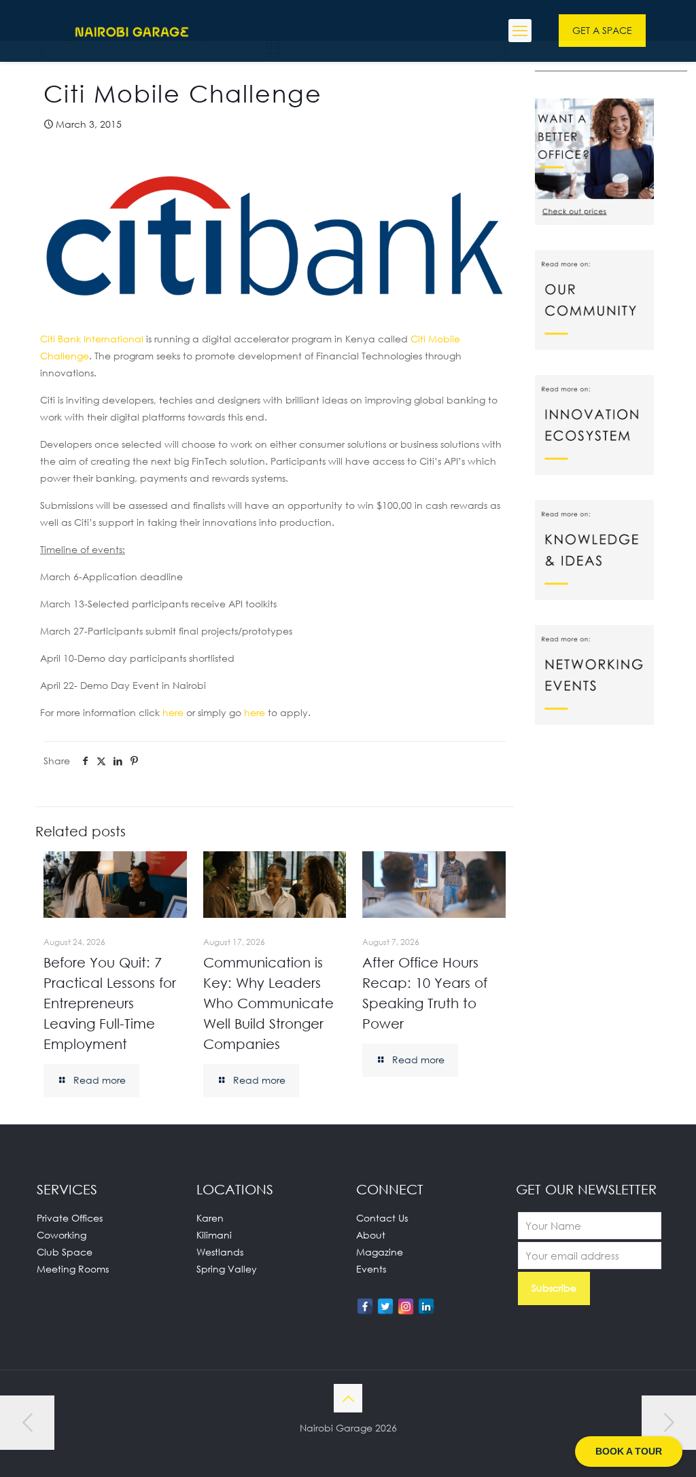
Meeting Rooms (73, 1269)
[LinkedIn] (426, 1306)
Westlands (219, 1252)
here (173, 712)
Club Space (64, 1252)
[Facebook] (365, 1306)
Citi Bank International (91, 338)
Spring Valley (226, 1269)
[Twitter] (385, 1306)
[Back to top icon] (348, 1398)
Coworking (61, 1235)
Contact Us (382, 1218)
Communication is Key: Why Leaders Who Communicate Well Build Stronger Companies (268, 1003)
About (370, 1235)
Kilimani (214, 1235)
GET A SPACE (602, 30)
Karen (210, 1218)
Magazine (379, 1252)
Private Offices (70, 1218)
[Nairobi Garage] (131, 30)
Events (371, 1269)
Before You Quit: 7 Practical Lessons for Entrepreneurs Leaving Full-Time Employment (110, 1003)
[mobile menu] (520, 30)
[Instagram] (406, 1306)
